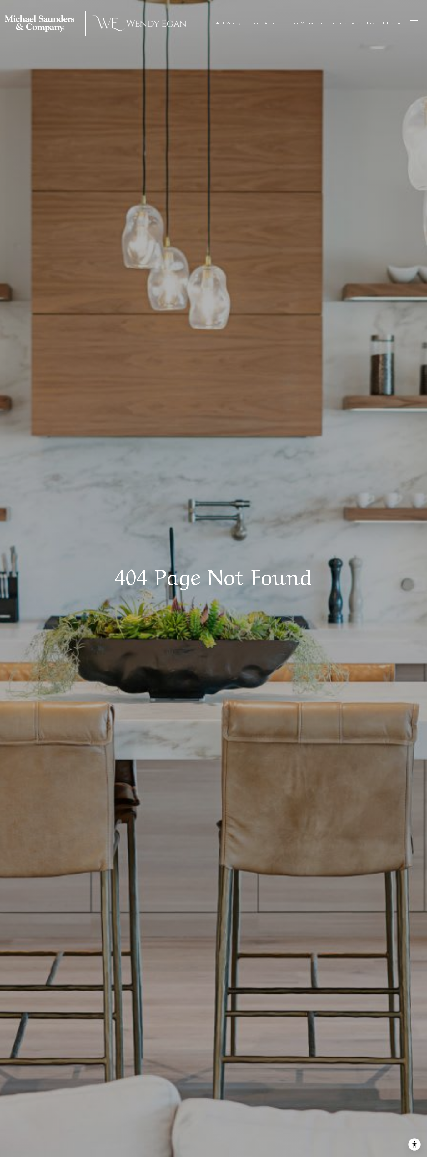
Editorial (392, 23)
